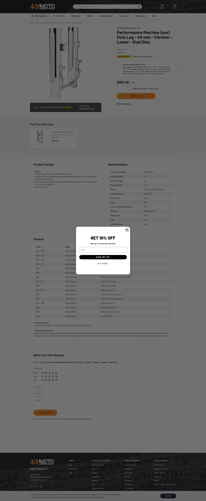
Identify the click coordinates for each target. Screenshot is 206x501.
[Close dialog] (127, 230)
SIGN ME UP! (103, 257)
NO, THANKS (103, 263)
